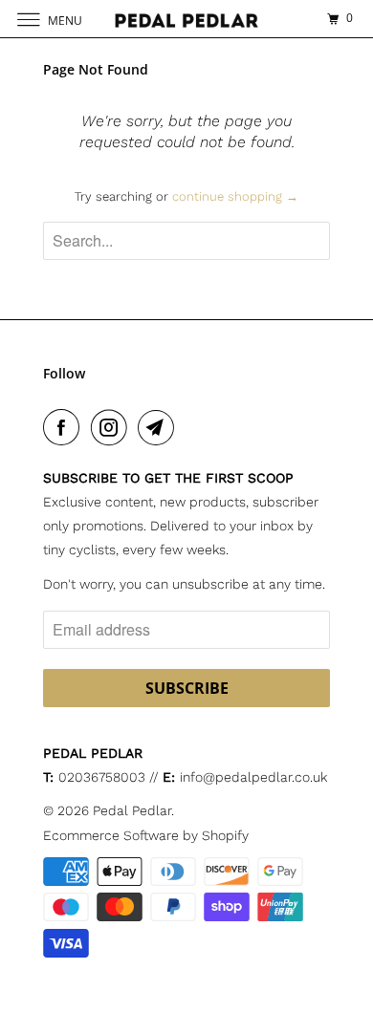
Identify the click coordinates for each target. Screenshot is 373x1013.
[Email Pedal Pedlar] (160, 427)
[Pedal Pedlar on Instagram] (113, 427)
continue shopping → (235, 196)
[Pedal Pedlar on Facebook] (65, 427)
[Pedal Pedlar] (187, 18)
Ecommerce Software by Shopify (146, 835)
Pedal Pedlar (132, 810)
